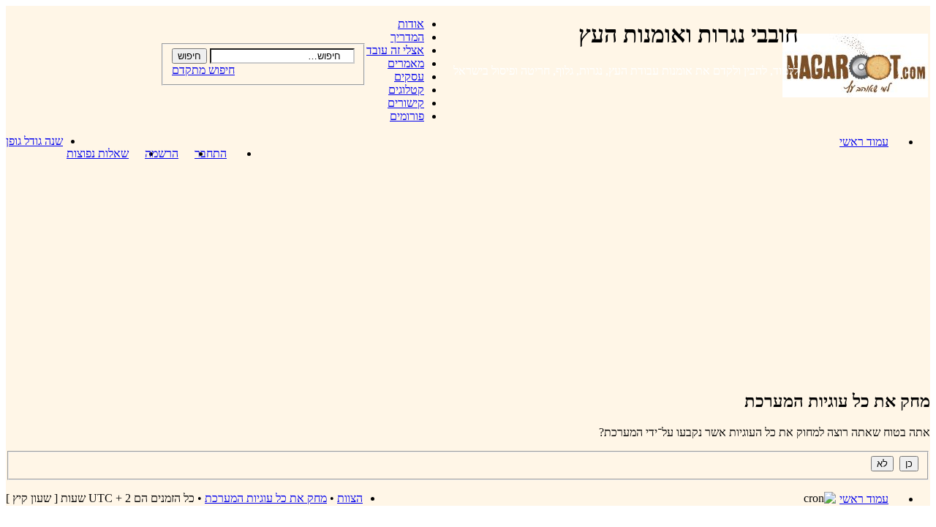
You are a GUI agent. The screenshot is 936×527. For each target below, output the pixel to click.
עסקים (409, 76)
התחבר (211, 153)
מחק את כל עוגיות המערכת (266, 498)
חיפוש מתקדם (203, 70)
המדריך (407, 37)
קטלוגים (406, 89)
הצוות (350, 498)
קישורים (406, 103)
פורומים (407, 116)
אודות (411, 24)
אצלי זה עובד (395, 50)
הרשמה (161, 153)
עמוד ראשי (863, 141)
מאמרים (406, 63)
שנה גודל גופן (34, 141)
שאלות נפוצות (98, 153)
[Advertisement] (468, 274)
